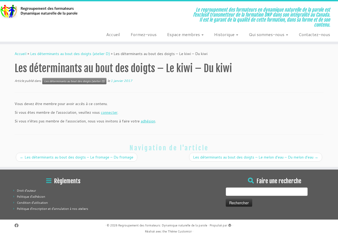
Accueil (113, 34)
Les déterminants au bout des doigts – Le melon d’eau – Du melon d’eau (255, 157)
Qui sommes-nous (267, 34)
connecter (109, 112)
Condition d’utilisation (32, 203)
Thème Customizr (180, 231)
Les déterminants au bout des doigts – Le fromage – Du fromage (76, 157)
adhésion (148, 121)
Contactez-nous (314, 34)
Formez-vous (144, 34)
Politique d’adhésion (31, 197)
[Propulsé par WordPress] (230, 224)
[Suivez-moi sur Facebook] (18, 225)
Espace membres (184, 34)
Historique (225, 34)
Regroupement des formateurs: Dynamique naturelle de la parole (162, 225)
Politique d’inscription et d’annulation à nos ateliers (52, 209)
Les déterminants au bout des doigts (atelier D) (70, 53)
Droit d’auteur (26, 191)
